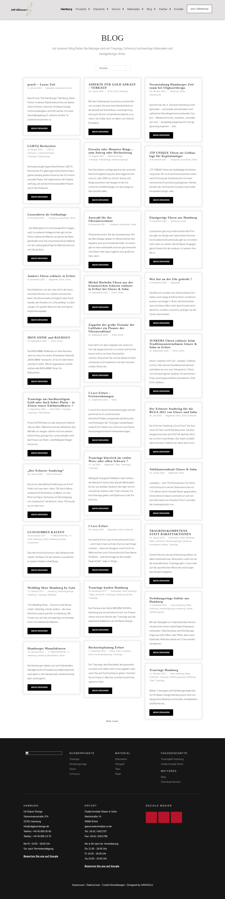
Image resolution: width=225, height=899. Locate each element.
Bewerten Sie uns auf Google (41, 856)
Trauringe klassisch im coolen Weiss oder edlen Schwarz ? (109, 459)
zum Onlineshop (199, 8)
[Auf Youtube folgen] (176, 817)
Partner (163, 9)
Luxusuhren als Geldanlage (47, 214)
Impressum (78, 884)
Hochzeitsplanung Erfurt (106, 647)
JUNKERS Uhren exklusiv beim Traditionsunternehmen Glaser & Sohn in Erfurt (173, 344)
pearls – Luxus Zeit (41, 84)
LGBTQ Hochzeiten (42, 146)
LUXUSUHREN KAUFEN (46, 532)
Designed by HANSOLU (140, 884)
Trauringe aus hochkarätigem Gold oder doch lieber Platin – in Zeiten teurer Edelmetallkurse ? (51, 402)
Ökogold (119, 764)
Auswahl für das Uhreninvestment (100, 219)
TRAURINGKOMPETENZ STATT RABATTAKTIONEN (170, 532)
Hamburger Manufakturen (47, 648)
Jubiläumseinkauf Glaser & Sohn (173, 469)
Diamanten (121, 759)
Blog (149, 9)
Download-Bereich (171, 781)
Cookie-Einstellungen (113, 884)
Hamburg (66, 9)
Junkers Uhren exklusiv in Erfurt (51, 276)
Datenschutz (93, 884)
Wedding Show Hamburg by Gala (51, 587)
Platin (118, 773)
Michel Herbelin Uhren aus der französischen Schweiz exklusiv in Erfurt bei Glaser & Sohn (110, 286)
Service (116, 9)
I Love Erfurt (98, 526)
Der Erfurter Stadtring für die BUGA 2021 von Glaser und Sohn (173, 410)
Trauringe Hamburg (163, 670)
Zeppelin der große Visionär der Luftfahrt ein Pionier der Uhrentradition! (111, 328)
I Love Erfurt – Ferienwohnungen (101, 394)
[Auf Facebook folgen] (151, 817)
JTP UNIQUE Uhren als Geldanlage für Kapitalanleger (172, 154)
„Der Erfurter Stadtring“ (46, 470)
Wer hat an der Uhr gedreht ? (170, 279)
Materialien (133, 9)
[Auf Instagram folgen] (163, 817)
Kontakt (178, 9)
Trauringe (74, 759)
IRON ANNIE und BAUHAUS (49, 337)
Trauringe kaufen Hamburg (108, 587)
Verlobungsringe (78, 764)
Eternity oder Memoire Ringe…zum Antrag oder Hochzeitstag (111, 151)
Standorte (99, 9)
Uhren (72, 769)
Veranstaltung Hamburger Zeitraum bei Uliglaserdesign (172, 86)
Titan (117, 769)
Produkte (81, 9)
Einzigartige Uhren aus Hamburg (173, 217)
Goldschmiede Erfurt (172, 764)
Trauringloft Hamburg (172, 759)
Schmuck (74, 773)
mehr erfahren (39, 128)
